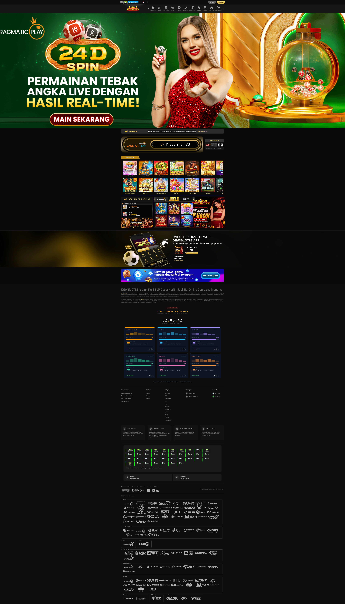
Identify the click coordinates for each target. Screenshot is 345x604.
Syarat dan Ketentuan (126, 398)
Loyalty (148, 396)
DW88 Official (192, 393)
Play (143, 146)
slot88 (142, 299)
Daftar (221, 2)
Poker (205, 10)
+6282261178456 (193, 396)
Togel (179, 10)
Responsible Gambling (126, 396)
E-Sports (212, 10)
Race (172, 10)
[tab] (162, 199)
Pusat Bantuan (124, 401)
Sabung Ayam (218, 10)
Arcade (199, 10)
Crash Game (192, 10)
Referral (148, 398)
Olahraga (185, 10)
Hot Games (153, 10)
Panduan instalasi (191, 252)
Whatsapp (217, 396)
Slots (159, 10)
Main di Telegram (134, 2)
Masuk (212, 2)
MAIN (131, 167)
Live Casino (166, 10)
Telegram (217, 393)
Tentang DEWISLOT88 (126, 393)
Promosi (148, 393)
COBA (162, 206)
